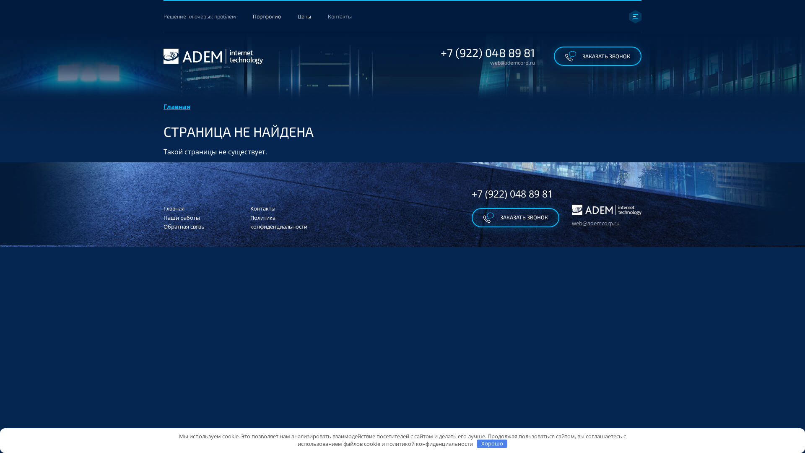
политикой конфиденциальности (429, 443)
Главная (177, 106)
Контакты (340, 16)
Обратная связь (184, 226)
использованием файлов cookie (339, 443)
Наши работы (182, 217)
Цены (304, 16)
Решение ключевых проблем (200, 16)
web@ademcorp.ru (512, 63)
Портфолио (267, 16)
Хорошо (492, 443)
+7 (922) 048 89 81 (488, 52)
